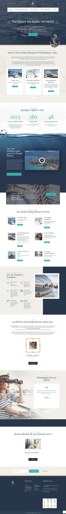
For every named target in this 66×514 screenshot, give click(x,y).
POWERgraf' (39, 512)
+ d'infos (15, 86)
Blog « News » (37, 489)
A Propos (27, 485)
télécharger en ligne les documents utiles (22, 334)
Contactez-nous (33, 363)
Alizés (26, 512)
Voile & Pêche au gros (28, 490)
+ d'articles (33, 459)
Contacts (36, 488)
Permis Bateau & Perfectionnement (14, 174)
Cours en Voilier (28, 192)
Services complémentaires (33, 34)
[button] (32, 98)
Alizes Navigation (46, 491)
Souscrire (34, 471)
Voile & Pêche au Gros (51, 194)
